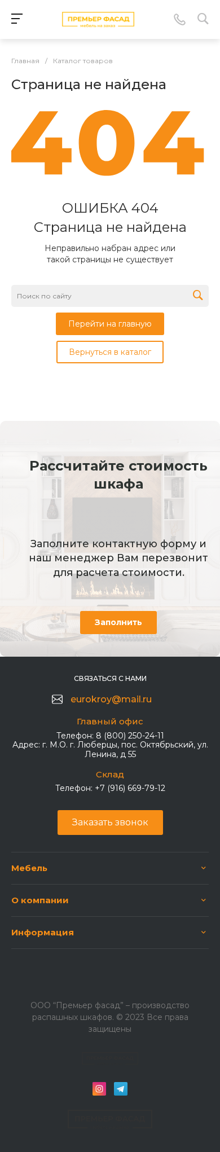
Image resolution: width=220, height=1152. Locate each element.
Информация (42, 932)
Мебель (29, 868)
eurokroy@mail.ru (111, 699)
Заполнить (118, 622)
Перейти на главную (110, 324)
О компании (40, 900)
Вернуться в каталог (110, 352)
